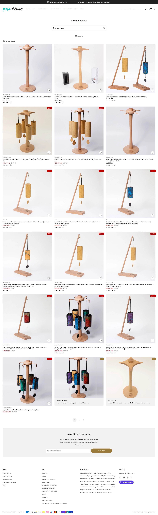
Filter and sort (10, 41)
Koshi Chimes (30, 9)
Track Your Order (47, 500)
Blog (82, 9)
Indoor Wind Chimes (70, 9)
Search (44, 494)
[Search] (154, 9)
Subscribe (101, 450)
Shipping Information (48, 488)
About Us (44, 473)
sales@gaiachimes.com (127, 473)
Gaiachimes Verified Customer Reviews (54, 503)
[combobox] (79, 28)
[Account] (146, 9)
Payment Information (48, 479)
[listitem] (57, 2)
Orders (44, 476)
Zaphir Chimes (43, 9)
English (139, 9)
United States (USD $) (128, 9)
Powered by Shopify (138, 512)
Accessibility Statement (49, 491)
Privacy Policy (46, 482)
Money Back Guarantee (49, 485)
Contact (44, 497)
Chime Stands (56, 9)
